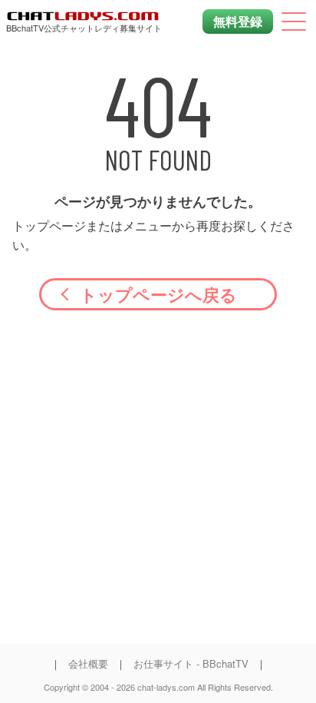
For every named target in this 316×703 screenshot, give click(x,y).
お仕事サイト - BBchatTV (191, 663)
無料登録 (237, 21)
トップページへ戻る (158, 294)
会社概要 (88, 663)
